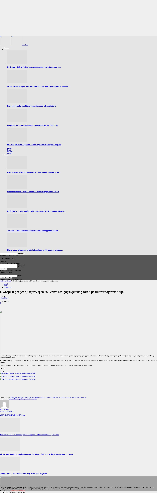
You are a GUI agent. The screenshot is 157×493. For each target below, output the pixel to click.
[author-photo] (4, 408)
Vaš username (21, 265)
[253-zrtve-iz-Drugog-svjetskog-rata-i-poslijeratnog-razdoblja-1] (18, 379)
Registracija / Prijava (9, 258)
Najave (9, 148)
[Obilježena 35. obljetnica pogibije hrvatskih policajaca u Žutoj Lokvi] (17, 122)
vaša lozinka (20, 267)
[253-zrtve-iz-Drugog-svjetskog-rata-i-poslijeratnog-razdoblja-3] (18, 376)
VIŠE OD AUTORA (18, 415)
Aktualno (10, 151)
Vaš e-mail (20, 275)
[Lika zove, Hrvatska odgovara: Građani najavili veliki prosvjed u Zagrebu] (17, 141)
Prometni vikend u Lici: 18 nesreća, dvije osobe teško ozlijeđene (31, 106)
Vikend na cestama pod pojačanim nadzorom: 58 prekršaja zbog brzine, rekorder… (38, 86)
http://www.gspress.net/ (6, 411)
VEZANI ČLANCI (6, 415)
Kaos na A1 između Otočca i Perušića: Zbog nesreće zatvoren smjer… (34, 172)
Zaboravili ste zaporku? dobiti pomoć (10, 270)
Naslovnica (3, 281)
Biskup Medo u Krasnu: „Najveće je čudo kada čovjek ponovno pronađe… (35, 250)
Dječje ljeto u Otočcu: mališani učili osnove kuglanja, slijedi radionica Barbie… (36, 211)
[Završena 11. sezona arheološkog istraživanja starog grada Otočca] (17, 227)
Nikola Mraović (4, 298)
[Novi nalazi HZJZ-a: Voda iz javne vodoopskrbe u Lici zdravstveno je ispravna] (17, 63)
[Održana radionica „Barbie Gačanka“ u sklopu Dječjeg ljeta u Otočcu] (17, 188)
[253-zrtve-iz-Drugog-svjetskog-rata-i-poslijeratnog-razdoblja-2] (18, 373)
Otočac (6, 155)
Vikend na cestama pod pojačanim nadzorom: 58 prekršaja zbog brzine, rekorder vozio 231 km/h (36, 454)
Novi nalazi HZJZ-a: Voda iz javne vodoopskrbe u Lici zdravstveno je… (34, 67)
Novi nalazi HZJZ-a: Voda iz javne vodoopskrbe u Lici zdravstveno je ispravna (29, 435)
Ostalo (9, 153)
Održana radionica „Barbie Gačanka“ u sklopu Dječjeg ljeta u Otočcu (33, 192)
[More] (10, 306)
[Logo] (5, 45)
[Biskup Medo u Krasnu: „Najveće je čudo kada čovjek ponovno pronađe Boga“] (17, 246)
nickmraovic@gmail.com (17, 490)
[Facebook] (3, 305)
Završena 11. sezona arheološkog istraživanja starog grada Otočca (32, 231)
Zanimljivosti (7, 287)
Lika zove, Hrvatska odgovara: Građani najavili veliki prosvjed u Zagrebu (34, 145)
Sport (9, 150)
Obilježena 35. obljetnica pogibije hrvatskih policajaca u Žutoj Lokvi (32, 125)
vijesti (5, 285)
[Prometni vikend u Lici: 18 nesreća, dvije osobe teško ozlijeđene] (17, 102)
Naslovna (6, 48)
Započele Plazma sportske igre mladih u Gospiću (23, 399)
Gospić (6, 49)
